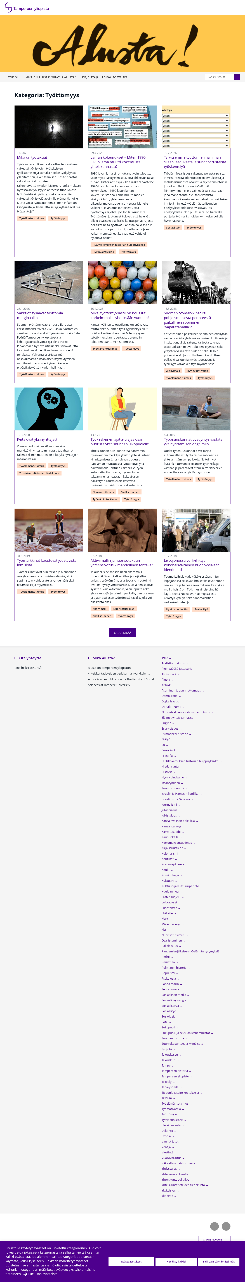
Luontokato (170, 908)
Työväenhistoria (173, 1120)
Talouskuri (169, 1060)
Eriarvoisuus (170, 729)
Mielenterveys (171, 924)
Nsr (164, 930)
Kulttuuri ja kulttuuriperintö (181, 886)
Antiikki (167, 685)
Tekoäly (167, 1082)
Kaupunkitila (170, 837)
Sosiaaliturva (171, 1006)
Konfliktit (168, 859)
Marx (165, 919)
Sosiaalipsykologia (174, 1000)
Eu (164, 745)
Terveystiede (170, 1087)
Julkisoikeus (170, 810)
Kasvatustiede (171, 832)
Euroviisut (169, 750)
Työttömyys (58, 218)
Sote (165, 1022)
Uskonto (168, 1131)
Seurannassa (171, 989)
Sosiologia (169, 1016)
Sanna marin (171, 984)
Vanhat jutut (170, 1141)
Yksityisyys (169, 1190)
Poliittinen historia (174, 968)
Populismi (169, 973)
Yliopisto (168, 1196)
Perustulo (169, 962)
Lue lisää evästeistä (43, 1274)
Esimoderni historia (175, 734)
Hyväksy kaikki (176, 1261)
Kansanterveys (172, 826)
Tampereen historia (175, 1071)
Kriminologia (171, 875)
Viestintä (168, 1152)
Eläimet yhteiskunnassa (178, 718)
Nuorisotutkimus (103, 492)
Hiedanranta (170, 766)
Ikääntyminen (171, 783)
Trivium (167, 1098)
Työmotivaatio (172, 1109)
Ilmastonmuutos (173, 788)
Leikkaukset (170, 902)
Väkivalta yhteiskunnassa (179, 1163)
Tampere (168, 1065)
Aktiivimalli (173, 370)
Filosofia (167, 756)
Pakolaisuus (170, 946)
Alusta (166, 680)
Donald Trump (172, 707)
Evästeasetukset (131, 1261)
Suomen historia (173, 1038)
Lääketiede (169, 913)
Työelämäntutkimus (31, 218)
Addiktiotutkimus (173, 663)
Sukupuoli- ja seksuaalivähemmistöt (186, 1033)
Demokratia (170, 696)
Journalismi (170, 805)
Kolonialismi (170, 854)
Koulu (166, 870)
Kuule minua (170, 891)
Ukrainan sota (171, 1125)
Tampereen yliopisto (176, 1076)
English (167, 723)
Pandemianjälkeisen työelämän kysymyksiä (191, 951)
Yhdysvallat (170, 1169)
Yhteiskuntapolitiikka (176, 1180)
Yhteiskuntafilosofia (175, 1174)
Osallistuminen (130, 492)
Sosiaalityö (173, 227)
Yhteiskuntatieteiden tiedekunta (39, 473)
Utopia (166, 1136)
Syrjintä (167, 1049)
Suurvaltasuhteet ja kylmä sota (183, 1044)
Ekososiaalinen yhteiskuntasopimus (186, 712)
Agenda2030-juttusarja (177, 669)
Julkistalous (170, 815)
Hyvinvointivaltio (103, 252)
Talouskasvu (170, 1055)
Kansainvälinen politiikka (178, 821)
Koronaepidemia (173, 864)
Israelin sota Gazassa (176, 799)
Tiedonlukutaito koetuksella (181, 1093)
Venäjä (166, 1147)
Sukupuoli (169, 1027)
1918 (165, 658)
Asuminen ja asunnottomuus (182, 690)
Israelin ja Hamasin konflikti (180, 794)
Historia (167, 772)
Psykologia (169, 979)
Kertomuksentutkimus (177, 843)
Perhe (166, 957)
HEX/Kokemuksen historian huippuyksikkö (119, 244)
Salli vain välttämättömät (219, 1261)
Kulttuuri (168, 881)
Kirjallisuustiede (173, 848)
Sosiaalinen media (174, 995)
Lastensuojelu (171, 897)
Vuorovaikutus (172, 1158)
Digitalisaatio (171, 701)
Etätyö (166, 739)
